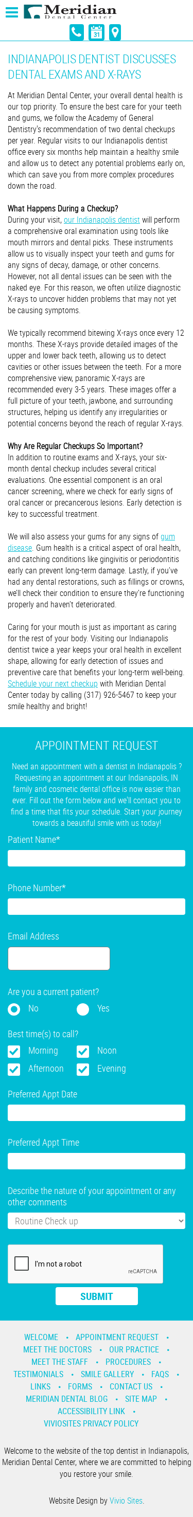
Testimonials (38, 1374)
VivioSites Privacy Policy (91, 1423)
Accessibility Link (91, 1411)
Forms (80, 1386)
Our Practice (134, 1349)
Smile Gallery (107, 1374)
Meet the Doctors (57, 1349)
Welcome (41, 1337)
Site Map (141, 1398)
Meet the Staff (59, 1361)
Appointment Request (117, 1337)
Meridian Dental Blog (67, 1398)
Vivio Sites (126, 1500)
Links (40, 1386)
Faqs (160, 1374)
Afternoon (46, 1068)
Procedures (128, 1361)
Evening (111, 1068)
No (33, 1008)
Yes (103, 1008)
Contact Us (131, 1386)
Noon (107, 1050)
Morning (43, 1050)
